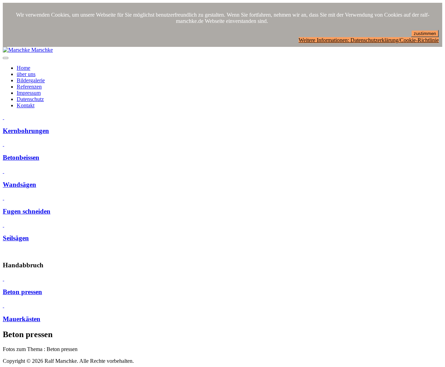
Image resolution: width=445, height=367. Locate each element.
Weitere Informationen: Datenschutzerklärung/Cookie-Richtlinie (369, 40)
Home (23, 68)
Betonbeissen (21, 157)
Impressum (29, 93)
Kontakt (25, 105)
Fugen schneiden (26, 211)
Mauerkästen (21, 319)
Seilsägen (16, 238)
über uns (26, 74)
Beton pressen (22, 291)
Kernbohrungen (26, 130)
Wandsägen (19, 184)
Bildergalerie (31, 80)
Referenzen (29, 87)
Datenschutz (30, 99)
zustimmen (425, 33)
